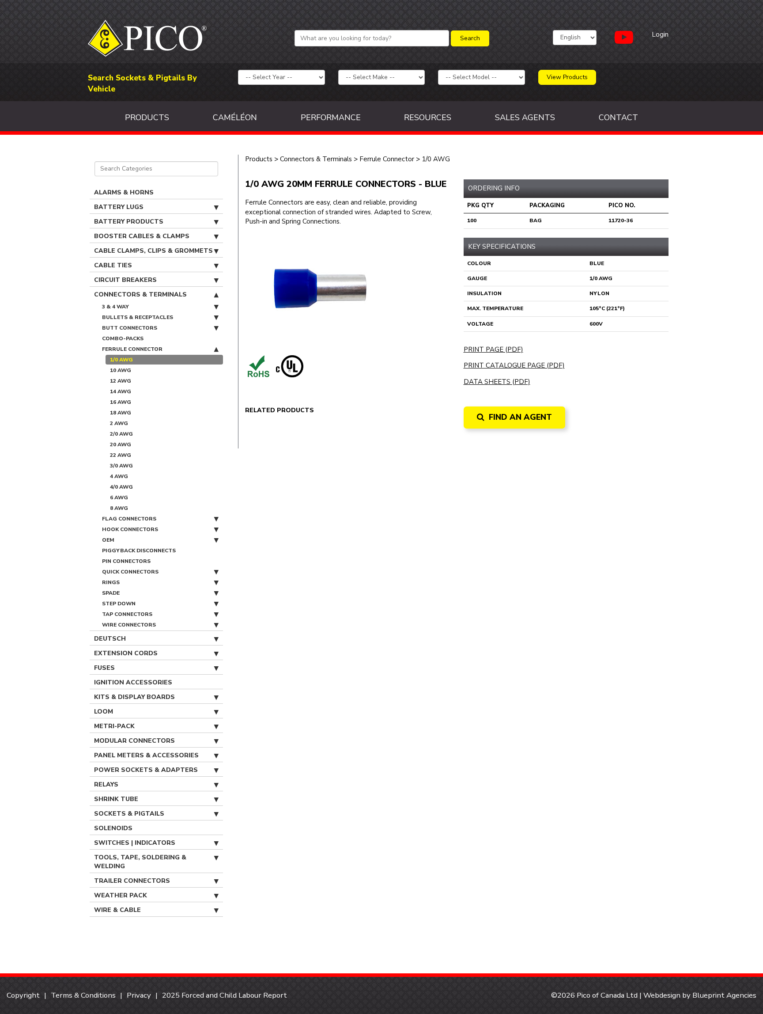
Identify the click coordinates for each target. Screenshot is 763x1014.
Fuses (104, 668)
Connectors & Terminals (140, 294)
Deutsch (110, 638)
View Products (567, 77)
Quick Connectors (130, 571)
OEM (108, 539)
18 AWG (120, 412)
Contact (618, 117)
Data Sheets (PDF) (497, 381)
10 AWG (120, 370)
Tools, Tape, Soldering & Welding (140, 861)
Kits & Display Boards (134, 697)
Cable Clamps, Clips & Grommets (153, 251)
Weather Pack (120, 895)
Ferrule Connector (132, 349)
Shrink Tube (116, 799)
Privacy (139, 995)
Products (147, 117)
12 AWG (120, 380)
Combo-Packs (123, 338)
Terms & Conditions (83, 995)
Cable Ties (113, 265)
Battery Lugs (119, 207)
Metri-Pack (114, 726)
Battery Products (128, 221)
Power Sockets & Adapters (146, 770)
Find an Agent (519, 417)
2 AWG (119, 423)
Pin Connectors (126, 561)
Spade (111, 592)
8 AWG (119, 508)
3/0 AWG (121, 465)
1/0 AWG (121, 359)
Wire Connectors (129, 624)
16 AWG (120, 402)
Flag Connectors (129, 518)
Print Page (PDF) (493, 349)
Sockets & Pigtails (129, 813)
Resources (427, 117)
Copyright (23, 995)
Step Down (119, 603)
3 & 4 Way (115, 306)
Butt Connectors (129, 327)
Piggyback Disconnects (139, 550)
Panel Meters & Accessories (146, 755)
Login (660, 34)
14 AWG (120, 391)
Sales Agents (525, 117)
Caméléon (235, 117)
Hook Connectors (130, 529)
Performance (331, 117)
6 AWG (119, 497)
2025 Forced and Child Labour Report (224, 995)
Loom (103, 711)
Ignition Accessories (133, 682)
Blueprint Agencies (724, 995)
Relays (106, 784)
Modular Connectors (134, 741)
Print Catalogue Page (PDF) (514, 365)
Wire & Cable (117, 910)
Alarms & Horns (124, 192)
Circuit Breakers (125, 280)
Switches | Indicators (134, 843)
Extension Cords (126, 653)
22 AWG (120, 455)
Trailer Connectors (132, 881)
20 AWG (120, 444)
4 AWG (119, 476)
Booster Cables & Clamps (141, 236)
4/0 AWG (121, 486)
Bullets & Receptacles (137, 317)
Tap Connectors (127, 614)
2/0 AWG (121, 433)
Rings (111, 582)
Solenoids (113, 828)
